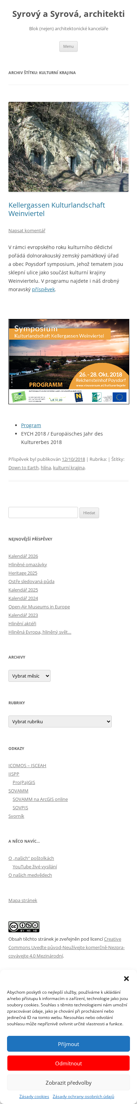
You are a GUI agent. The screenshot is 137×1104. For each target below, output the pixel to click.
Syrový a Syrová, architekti (68, 13)
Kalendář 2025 (23, 590)
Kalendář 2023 (23, 615)
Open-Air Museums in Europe (39, 606)
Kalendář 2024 (23, 598)
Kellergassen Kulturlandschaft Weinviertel (56, 209)
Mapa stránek (22, 900)
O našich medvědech (30, 875)
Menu (68, 46)
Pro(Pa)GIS (24, 782)
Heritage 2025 (22, 573)
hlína (46, 467)
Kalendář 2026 (23, 556)
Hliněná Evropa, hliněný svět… (39, 632)
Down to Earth (23, 467)
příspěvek (43, 289)
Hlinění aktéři (22, 623)
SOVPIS (20, 807)
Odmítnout (68, 1063)
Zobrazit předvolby (69, 1082)
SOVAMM (18, 791)
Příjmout (68, 1043)
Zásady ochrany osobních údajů (83, 1096)
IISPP (13, 774)
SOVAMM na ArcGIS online (40, 799)
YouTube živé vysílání (35, 866)
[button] (126, 978)
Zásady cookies (34, 1096)
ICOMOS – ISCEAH (27, 765)
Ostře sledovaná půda (31, 581)
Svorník (16, 816)
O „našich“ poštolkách (31, 858)
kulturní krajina (69, 467)
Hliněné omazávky (27, 564)
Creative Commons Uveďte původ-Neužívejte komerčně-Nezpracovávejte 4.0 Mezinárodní (66, 947)
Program (31, 425)
